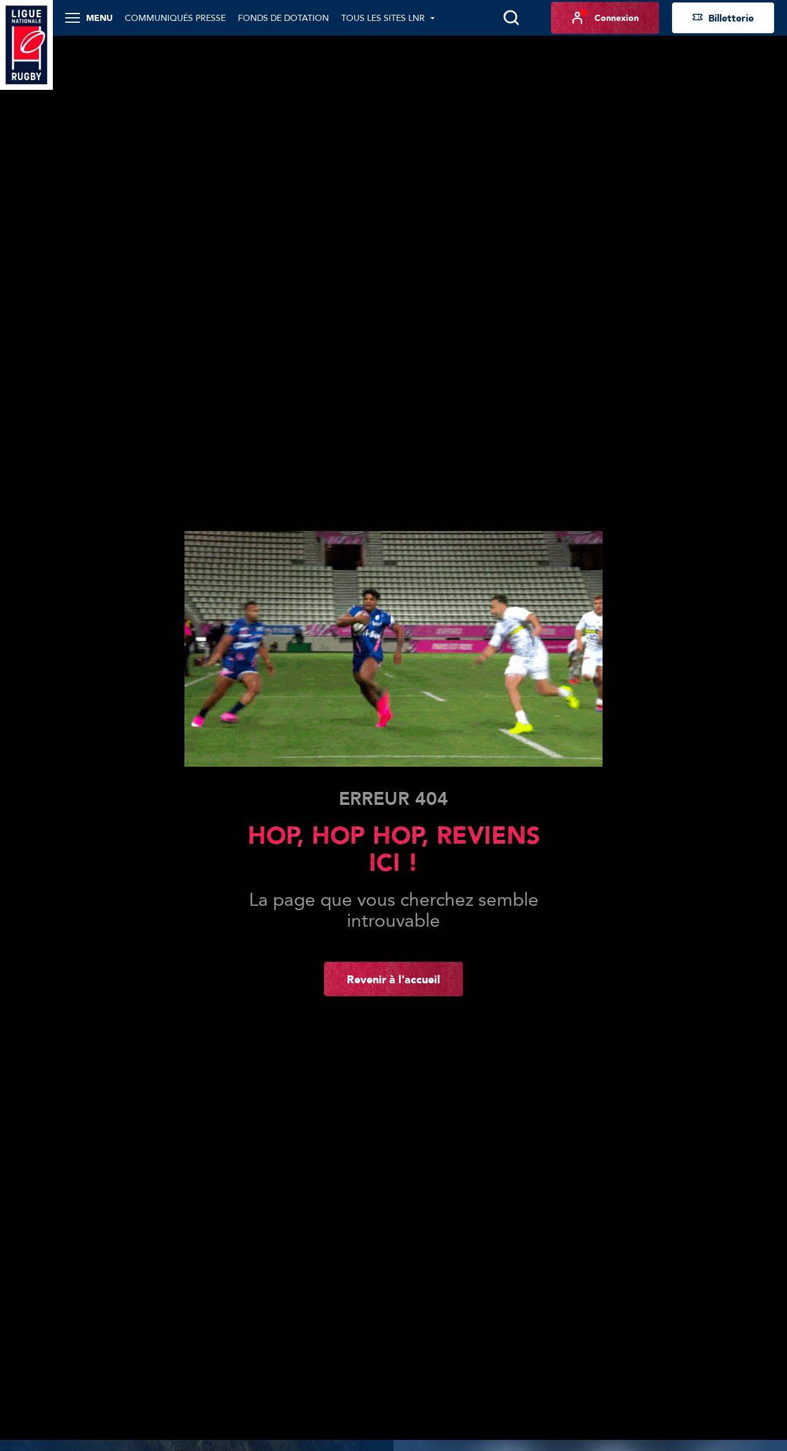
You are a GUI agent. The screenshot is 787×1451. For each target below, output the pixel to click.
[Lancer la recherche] (511, 17)
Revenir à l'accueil (393, 979)
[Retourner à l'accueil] (26, 43)
